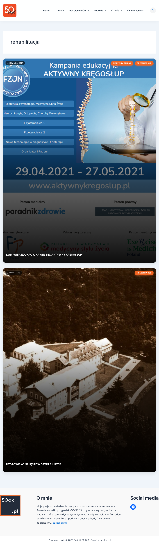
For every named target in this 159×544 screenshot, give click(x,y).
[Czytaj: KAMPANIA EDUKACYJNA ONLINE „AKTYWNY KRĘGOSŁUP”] (79, 161)
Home (46, 10)
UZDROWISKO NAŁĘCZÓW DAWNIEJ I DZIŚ (33, 464)
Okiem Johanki (135, 10)
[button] (87, 10)
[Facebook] (133, 507)
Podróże (98, 10)
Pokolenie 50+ (77, 10)
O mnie (115, 10)
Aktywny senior (122, 63)
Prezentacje (144, 63)
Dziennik (59, 10)
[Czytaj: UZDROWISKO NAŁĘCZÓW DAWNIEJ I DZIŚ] (79, 370)
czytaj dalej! (60, 522)
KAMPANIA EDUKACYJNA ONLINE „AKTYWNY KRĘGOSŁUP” (44, 254)
